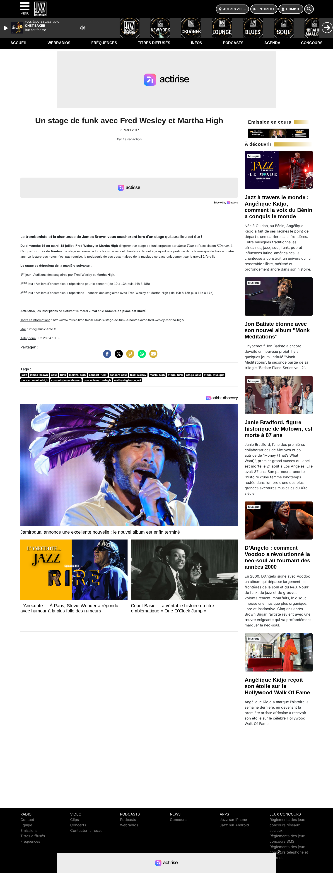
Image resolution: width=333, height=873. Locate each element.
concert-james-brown (65, 380)
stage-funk (175, 375)
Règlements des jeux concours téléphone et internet (289, 852)
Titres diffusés (154, 43)
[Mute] (82, 27)
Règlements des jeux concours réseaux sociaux (287, 825)
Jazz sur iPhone (233, 819)
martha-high (77, 375)
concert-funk (97, 375)
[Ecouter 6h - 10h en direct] (278, 133)
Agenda (272, 43)
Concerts (78, 825)
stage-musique (214, 375)
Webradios (59, 43)
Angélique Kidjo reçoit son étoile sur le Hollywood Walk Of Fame (277, 686)
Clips (74, 819)
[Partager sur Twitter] (117, 356)
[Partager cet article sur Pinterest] (129, 356)
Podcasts (233, 43)
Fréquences (104, 43)
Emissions (28, 830)
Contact (27, 819)
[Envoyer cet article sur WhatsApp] (140, 356)
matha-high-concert (127, 380)
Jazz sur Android (234, 825)
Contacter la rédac (86, 830)
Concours (312, 43)
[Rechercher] (309, 9)
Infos (196, 43)
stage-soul (193, 375)
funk (63, 375)
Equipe (26, 825)
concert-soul (118, 375)
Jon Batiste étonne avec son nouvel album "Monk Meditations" (277, 330)
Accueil (18, 43)
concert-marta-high (35, 380)
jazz (24, 375)
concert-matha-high (97, 380)
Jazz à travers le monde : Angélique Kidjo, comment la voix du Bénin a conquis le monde (278, 206)
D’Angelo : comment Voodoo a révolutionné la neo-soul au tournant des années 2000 (277, 557)
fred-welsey (138, 375)
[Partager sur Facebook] (106, 356)
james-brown (39, 375)
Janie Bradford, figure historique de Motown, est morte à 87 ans (278, 428)
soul (54, 375)
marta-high (157, 375)
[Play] (6, 28)
